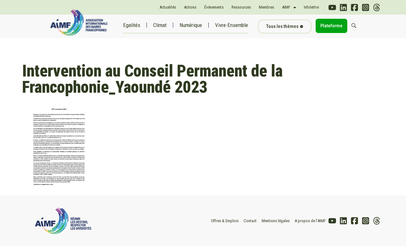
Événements (214, 7)
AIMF (286, 7)
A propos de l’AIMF (310, 220)
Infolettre (311, 7)
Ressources (241, 7)
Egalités (131, 25)
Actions (190, 7)
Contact (250, 220)
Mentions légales (276, 220)
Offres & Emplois (225, 220)
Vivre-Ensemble (231, 25)
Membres (266, 7)
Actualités (168, 7)
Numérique (191, 25)
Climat (160, 25)
